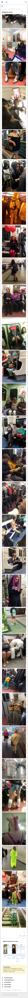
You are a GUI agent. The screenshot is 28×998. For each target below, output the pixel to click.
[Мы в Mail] (16, 995)
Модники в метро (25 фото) (18, 958)
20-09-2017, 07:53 (6, 9)
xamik (13, 9)
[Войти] (6, 2)
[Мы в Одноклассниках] (14, 995)
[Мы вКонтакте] (3, 995)
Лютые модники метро (14, 957)
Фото (19, 9)
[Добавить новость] (14, 2)
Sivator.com (9, 990)
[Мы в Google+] (11, 995)
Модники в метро (10, 957)
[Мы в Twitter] (6, 995)
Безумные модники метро (23, 957)
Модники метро (5, 956)
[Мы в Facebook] (8, 995)
